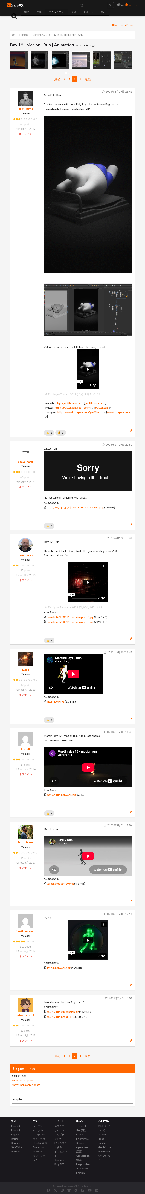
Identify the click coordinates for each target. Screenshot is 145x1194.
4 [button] (73, 73)
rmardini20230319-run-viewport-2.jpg (70, 621)
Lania (25, 669)
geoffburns (25, 108)
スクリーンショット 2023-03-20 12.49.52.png (75, 507)
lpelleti (25, 749)
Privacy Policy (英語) (82, 1136)
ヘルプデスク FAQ (60, 1136)
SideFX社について (104, 1128)
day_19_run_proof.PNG (61, 1016)
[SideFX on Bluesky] (69, 1190)
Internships (104, 1151)
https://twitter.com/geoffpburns (73, 407)
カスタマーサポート (60, 1128)
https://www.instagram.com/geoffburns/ (80, 412)
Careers (102, 1134)
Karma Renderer (16, 1140)
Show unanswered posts (26, 1084)
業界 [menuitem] (39, 12)
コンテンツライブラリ (39, 1136)
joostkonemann (25, 931)
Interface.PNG (55, 701)
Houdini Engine (15, 1132)
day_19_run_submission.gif (63, 1011)
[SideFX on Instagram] (62, 1190)
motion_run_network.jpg (61, 794)
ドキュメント (60, 1153)
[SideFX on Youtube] (90, 1190)
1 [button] (66, 73)
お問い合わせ (104, 1157)
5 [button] (76, 73)
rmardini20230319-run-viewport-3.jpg (70, 617)
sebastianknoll (25, 1015)
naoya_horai (25, 461)
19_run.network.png (59, 967)
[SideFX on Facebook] (48, 1190)
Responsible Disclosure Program (83, 1168)
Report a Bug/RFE (59, 1162)
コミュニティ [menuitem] (56, 12)
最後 (88, 79)
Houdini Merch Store (104, 1145)
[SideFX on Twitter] (55, 1190)
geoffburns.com (94, 403)
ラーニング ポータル (39, 1128)
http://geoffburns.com (68, 403)
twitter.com (101, 407)
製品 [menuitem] (26, 12)
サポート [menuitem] (89, 12)
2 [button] (68, 73)
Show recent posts (23, 1080)
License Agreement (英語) (82, 1147)
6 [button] (79, 73)
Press (101, 1138)
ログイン (133, 4)
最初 (57, 79)
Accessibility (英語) (83, 1157)
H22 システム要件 (60, 1145)
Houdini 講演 (40, 1142)
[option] (20, 60)
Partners (16, 1151)
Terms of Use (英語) (81, 1128)
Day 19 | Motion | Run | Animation (68, 34)
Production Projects (39, 1149)
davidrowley (25, 555)
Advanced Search (125, 25)
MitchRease (25, 842)
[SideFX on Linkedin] (96, 1190)
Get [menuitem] (103, 12)
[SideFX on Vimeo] (82, 1190)
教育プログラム (39, 1157)
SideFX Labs (18, 1147)
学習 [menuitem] (73, 12)
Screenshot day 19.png (60, 883)
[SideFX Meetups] (76, 1190)
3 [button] (71, 73)
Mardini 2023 (40, 34)
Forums (23, 34)
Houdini (15, 1125)
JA (122, 4)
